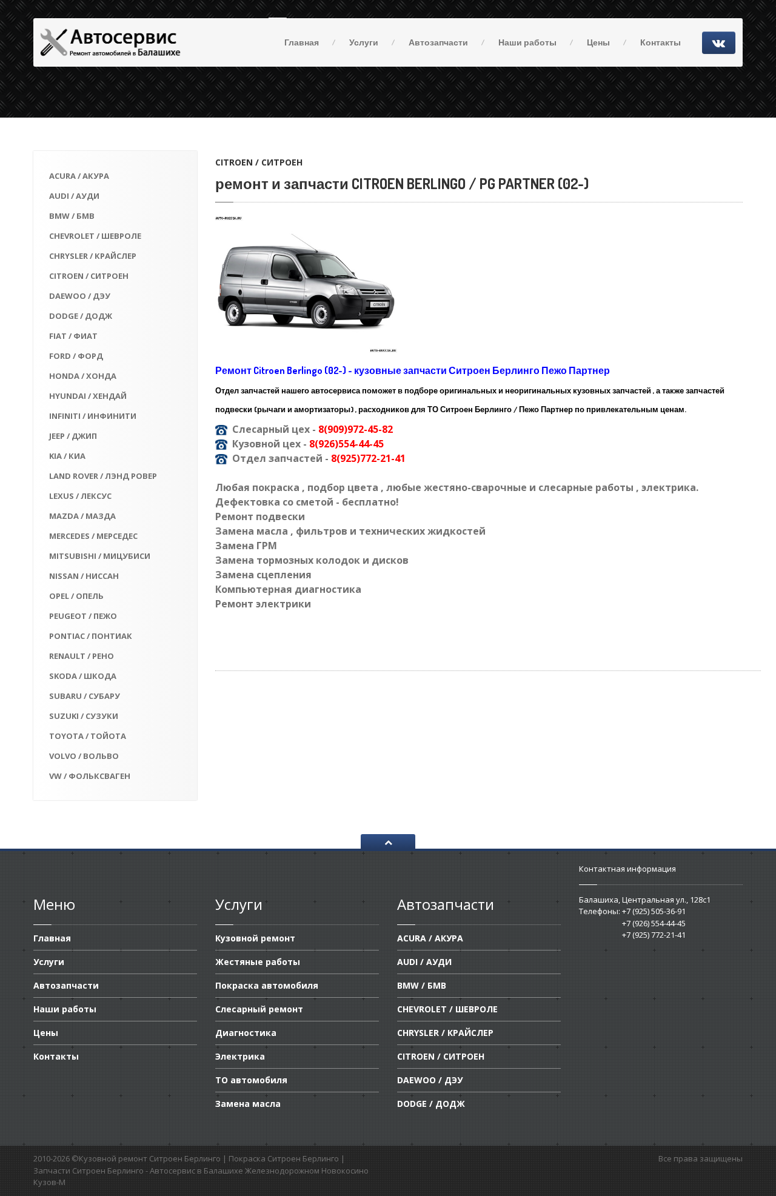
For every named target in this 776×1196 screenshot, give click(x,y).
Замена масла (248, 1103)
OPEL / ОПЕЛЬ (76, 595)
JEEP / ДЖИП (73, 435)
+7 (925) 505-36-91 (654, 911)
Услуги (363, 42)
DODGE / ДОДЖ (80, 315)
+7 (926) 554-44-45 (654, 923)
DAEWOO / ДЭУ (79, 295)
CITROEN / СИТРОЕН (89, 275)
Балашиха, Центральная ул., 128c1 (645, 899)
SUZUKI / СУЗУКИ (83, 715)
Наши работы (527, 42)
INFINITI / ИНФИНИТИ (92, 415)
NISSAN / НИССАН (84, 575)
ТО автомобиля (251, 1080)
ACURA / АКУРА (79, 175)
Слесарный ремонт (259, 1009)
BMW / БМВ (72, 215)
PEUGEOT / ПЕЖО (83, 615)
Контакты (660, 42)
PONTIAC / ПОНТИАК (90, 635)
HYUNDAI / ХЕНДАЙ (88, 395)
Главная (301, 42)
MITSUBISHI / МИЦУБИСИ (99, 555)
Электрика (240, 1056)
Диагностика (245, 1032)
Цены (598, 42)
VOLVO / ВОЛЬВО (84, 755)
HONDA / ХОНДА (82, 375)
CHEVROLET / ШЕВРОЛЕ (95, 235)
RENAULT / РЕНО (81, 655)
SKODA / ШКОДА (82, 675)
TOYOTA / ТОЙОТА (87, 735)
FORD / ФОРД (76, 355)
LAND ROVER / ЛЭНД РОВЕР (103, 475)
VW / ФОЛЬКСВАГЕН (89, 775)
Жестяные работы (257, 961)
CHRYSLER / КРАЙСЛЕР (92, 255)
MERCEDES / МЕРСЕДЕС (93, 535)
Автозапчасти (438, 42)
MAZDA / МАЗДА (82, 515)
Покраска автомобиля (266, 985)
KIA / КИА (67, 455)
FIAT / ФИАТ (73, 335)
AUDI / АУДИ (74, 195)
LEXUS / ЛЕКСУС (80, 495)
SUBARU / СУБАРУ (84, 695)
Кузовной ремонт (255, 939)
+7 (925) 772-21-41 (654, 934)
